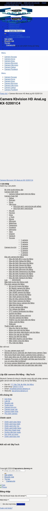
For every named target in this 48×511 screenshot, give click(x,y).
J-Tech (11, 217)
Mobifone (13, 223)
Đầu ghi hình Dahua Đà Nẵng (20, 261)
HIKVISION (16, 280)
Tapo (11, 232)
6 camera (24, 251)
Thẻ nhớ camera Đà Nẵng (18, 318)
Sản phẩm (8, 39)
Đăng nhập (20, 504)
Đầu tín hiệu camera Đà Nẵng (20, 299)
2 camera (24, 242)
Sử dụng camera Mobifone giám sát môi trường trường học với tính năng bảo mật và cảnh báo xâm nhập (25, 364)
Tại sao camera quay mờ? (14, 351)
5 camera (24, 248)
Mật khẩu (4, 500)
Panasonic (13, 225)
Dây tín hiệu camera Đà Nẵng (20, 295)
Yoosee (12, 238)
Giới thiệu (8, 399)
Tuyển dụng (8, 405)
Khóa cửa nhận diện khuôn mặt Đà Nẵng (24, 332)
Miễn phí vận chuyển (31, 3)
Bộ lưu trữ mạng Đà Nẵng (19, 286)
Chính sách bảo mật (12, 436)
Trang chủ (3, 94)
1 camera (24, 240)
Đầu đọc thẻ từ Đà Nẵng (18, 328)
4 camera (24, 246)
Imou (11, 215)
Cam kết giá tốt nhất (14, 3)
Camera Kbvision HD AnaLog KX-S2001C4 (16, 180)
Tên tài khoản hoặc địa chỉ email (13, 496)
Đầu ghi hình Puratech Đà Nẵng (21, 274)
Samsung (12, 230)
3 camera (24, 244)
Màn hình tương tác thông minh (16, 282)
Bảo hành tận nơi (27, 5)
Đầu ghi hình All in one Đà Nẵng (21, 259)
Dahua (11, 198)
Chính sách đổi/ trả (11, 426)
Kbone (11, 219)
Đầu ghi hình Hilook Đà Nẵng (20, 265)
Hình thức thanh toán (12, 430)
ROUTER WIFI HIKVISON (23, 209)
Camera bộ (10, 45)
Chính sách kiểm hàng (12, 428)
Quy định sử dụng (11, 434)
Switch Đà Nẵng (15, 313)
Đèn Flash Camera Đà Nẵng (19, 301)
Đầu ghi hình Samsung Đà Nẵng (21, 276)
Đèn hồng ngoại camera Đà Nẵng (21, 303)
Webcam (12, 324)
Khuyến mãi (9, 41)
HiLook (12, 211)
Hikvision (12, 204)
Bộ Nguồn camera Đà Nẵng (19, 288)
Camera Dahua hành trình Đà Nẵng (22, 194)
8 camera (24, 255)
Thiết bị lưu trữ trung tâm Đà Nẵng (22, 320)
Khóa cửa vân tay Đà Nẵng (19, 334)
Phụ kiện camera (10, 414)
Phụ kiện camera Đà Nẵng (14, 284)
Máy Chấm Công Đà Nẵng (19, 341)
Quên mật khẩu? (6, 508)
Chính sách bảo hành (12, 424)
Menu (8, 20)
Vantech (12, 236)
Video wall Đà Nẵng (16, 322)
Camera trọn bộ (10, 247)
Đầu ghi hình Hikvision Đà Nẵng (21, 263)
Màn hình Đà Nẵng (16, 305)
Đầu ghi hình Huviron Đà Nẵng (20, 267)
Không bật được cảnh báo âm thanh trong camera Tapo (25, 353)
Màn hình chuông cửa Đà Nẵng (20, 339)
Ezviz (11, 202)
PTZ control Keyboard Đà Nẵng (21, 311)
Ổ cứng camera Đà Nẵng (18, 307)
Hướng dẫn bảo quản (12, 432)
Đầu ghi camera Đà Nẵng (14, 257)
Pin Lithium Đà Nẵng (17, 309)
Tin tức (7, 43)
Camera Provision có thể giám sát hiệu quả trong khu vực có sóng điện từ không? (24, 360)
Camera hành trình (11, 192)
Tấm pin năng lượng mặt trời (20, 316)
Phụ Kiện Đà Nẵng (16, 343)
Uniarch (12, 234)
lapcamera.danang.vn (20, 391)
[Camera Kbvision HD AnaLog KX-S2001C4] (9, 176)
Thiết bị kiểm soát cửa (13, 326)
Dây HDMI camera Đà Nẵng (19, 292)
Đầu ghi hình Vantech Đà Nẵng (20, 278)
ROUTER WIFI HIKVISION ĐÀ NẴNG (27, 206)
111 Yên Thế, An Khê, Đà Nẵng (22, 384)
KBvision (12, 221)
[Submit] (5, 33)
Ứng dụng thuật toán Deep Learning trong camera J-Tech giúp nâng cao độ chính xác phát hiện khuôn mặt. (25, 356)
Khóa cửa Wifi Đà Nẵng (18, 337)
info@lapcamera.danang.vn (19, 389)
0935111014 (18, 387)
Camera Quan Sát (11, 196)
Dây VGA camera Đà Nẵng (19, 297)
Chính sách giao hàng (12, 422)
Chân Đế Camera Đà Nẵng (19, 290)
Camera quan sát (10, 409)
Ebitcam (12, 200)
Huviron (12, 213)
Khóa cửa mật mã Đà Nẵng (19, 330)
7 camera (24, 253)
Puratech (12, 227)
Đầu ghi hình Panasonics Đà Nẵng (22, 272)
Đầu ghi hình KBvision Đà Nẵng (21, 269)
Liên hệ (7, 401)
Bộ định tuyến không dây (13, 190)
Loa (5, 280)
